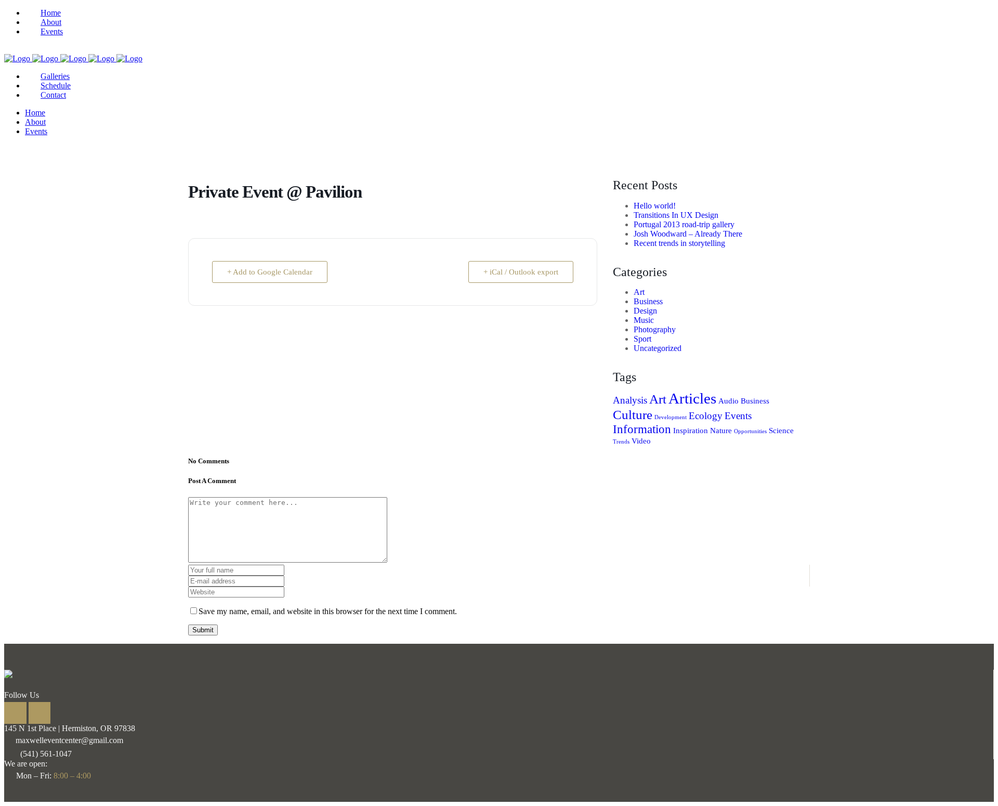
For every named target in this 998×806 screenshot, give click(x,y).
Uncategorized (657, 348)
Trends (621, 442)
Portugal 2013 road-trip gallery (684, 224)
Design (645, 310)
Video (641, 440)
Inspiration (690, 430)
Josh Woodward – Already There (688, 233)
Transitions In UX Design (676, 215)
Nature (721, 430)
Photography (655, 329)
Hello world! (655, 205)
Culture (632, 414)
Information (642, 429)
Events (738, 415)
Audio (728, 400)
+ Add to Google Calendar (269, 272)
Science (781, 430)
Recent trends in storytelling (679, 243)
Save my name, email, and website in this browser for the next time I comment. (328, 611)
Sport (642, 338)
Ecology (706, 415)
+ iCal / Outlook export (520, 272)
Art (639, 292)
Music (644, 320)
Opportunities (750, 431)
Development (670, 417)
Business (648, 301)
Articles (692, 398)
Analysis (630, 400)
